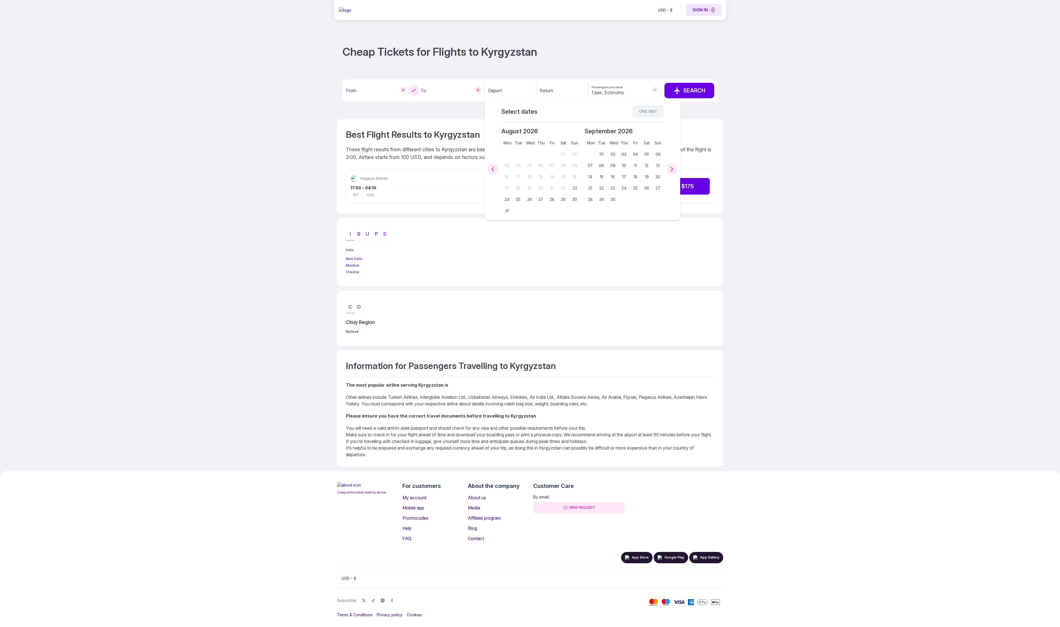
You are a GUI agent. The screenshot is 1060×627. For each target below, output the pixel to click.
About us (477, 497)
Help (407, 528)
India (350, 250)
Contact (476, 538)
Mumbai (352, 265)
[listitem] (665, 10)
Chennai (352, 272)
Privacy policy (389, 614)
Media (474, 508)
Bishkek (352, 332)
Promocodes (415, 518)
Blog (472, 528)
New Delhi (354, 259)
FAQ (406, 538)
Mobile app (413, 508)
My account (414, 497)
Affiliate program (484, 518)
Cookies (414, 614)
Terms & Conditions (354, 614)
